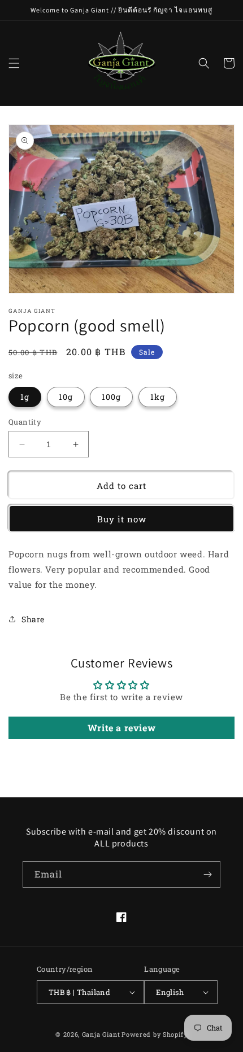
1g (24, 396)
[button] (14, 63)
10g (66, 396)
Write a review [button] (121, 728)
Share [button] (33, 619)
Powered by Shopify (155, 1034)
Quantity (24, 422)
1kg (157, 396)
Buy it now (121, 519)
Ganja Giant (101, 1034)
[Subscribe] (207, 874)
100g (111, 396)
